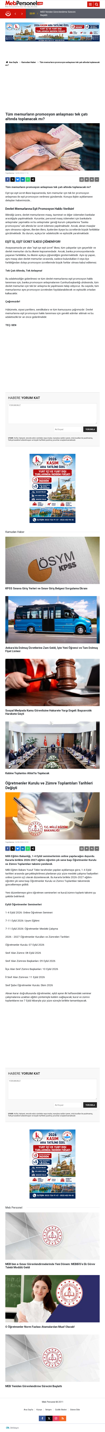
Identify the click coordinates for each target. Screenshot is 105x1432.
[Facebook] (7, 179)
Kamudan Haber (28, 62)
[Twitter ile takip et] (49, 1418)
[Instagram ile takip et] (55, 1418)
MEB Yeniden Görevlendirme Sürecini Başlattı (57, 13)
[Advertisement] (52, 91)
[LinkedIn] (23, 179)
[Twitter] (12, 179)
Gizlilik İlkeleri (61, 1410)
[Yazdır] (81, 179)
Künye (39, 1410)
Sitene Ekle (75, 1410)
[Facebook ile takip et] (42, 1418)
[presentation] (15, 13)
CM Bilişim (14, 1428)
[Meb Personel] (24, 4)
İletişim (48, 1410)
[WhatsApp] (28, 179)
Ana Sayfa (13, 62)
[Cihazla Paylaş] (33, 179)
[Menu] (90, 4)
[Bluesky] (17, 179)
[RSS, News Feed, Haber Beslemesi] (62, 1418)
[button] (86, 179)
